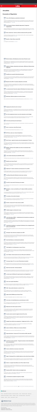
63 (30, 386)
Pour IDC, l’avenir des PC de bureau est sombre (15, 182)
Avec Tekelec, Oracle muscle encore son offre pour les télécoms (18, 254)
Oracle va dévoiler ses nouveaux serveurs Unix (15, 348)
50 (16, 386)
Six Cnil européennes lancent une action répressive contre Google (18, 114)
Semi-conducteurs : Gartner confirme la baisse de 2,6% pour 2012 (18, 32)
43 (8, 386)
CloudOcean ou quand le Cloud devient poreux (15, 74)
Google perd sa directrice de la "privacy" (14, 106)
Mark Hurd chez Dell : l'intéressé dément (14, 267)
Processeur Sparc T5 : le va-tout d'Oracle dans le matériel (17, 261)
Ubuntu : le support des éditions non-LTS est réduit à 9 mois (17, 362)
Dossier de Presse (28, 395)
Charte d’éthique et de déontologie (8, 393)
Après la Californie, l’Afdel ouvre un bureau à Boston (16, 327)
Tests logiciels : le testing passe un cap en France (15, 247)
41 (6, 386)
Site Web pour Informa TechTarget (5, 395)
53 (19, 386)
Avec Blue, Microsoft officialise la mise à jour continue (16, 175)
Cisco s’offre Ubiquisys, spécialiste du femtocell (15, 18)
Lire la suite (13, 22)
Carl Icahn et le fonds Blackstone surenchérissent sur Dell (17, 300)
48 (14, 386)
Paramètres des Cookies (9, 409)
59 (26, 386)
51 (17, 386)
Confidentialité (3, 409)
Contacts (20, 393)
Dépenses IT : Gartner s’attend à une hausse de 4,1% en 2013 (17, 168)
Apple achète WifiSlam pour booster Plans (14, 294)
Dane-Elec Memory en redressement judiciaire (15, 239)
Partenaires (10, 395)
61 (28, 386)
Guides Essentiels (13, 397)
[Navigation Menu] (1, 6)
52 (18, 386)
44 (9, 386)
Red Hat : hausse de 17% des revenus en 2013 (15, 202)
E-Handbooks (2, 397)
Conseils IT (6, 397)
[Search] (35, 6)
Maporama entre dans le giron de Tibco (13, 306)
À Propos (2, 393)
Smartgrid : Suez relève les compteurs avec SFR (15, 232)
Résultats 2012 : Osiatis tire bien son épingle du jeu (16, 370)
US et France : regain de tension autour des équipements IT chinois (19, 140)
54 (20, 386)
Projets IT (16, 397)
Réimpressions (29, 393)
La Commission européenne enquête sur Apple (15, 376)
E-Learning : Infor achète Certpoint (13, 196)
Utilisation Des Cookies (24, 393)
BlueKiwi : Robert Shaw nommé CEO (13, 39)
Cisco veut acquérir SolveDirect (12, 281)
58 (25, 386)
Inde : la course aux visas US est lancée (13, 127)
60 (27, 386)
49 (15, 386)
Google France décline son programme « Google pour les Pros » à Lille (19, 321)
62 (29, 386)
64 (31, 386)
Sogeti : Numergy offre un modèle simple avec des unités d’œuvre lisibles (20, 356)
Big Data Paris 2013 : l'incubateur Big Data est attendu (16, 81)
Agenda (17, 395)
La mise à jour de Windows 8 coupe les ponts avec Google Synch (18, 274)
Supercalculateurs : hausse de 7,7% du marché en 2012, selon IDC (18, 333)
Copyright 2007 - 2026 (4, 408)
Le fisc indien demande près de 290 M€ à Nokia (15, 155)
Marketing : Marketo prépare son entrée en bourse (15, 96)
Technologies (14, 395)
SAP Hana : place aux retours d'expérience (14, 132)
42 (7, 386)
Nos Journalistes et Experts (22, 395)
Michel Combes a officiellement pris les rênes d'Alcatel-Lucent (18, 58)
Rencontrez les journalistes (15, 393)
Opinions (9, 397)
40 (5, 386)
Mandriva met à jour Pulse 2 (11, 161)
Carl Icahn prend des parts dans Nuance (13, 120)
